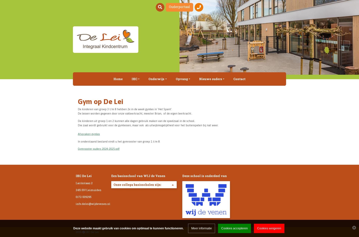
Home (118, 79)
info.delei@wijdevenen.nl (93, 204)
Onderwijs (156, 79)
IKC (134, 79)
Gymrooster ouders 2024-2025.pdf (99, 148)
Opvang (182, 79)
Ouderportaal (179, 7)
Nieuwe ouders (210, 79)
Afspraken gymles (89, 134)
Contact (239, 79)
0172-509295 (83, 197)
